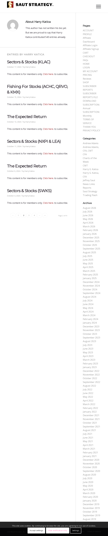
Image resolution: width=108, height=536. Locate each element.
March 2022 (89, 404)
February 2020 (90, 496)
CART (86, 52)
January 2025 (90, 278)
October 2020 (90, 467)
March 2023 (89, 359)
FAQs (85, 60)
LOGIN (86, 67)
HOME (86, 63)
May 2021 (88, 441)
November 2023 (91, 330)
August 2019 (89, 519)
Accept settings (36, 530)
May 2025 (88, 263)
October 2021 (90, 422)
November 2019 (91, 508)
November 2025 (91, 241)
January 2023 (90, 367)
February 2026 (90, 230)
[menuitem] (97, 6)
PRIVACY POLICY (91, 130)
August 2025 (89, 252)
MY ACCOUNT (90, 71)
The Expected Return (27, 116)
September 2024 (91, 293)
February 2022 (90, 408)
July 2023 (87, 345)
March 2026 (89, 226)
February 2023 (90, 363)
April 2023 (88, 356)
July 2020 (87, 478)
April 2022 (88, 400)
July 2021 (87, 433)
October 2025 (90, 245)
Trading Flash (90, 195)
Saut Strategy (90, 191)
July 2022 (87, 389)
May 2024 (88, 308)
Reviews (87, 78)
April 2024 (88, 311)
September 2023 (91, 337)
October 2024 (90, 289)
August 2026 (89, 207)
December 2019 (91, 504)
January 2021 (90, 456)
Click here (48, 74)
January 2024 (90, 322)
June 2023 (88, 348)
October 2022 (90, 378)
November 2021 (91, 419)
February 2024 (90, 319)
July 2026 (87, 211)
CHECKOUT (89, 56)
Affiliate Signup (91, 49)
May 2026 (88, 219)
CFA (85, 154)
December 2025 (91, 237)
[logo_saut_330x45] (30, 7)
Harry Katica (30, 67)
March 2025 (89, 270)
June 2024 (88, 304)
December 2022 (91, 371)
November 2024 (91, 285)
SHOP (86, 82)
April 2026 (88, 222)
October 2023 (90, 333)
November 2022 (91, 374)
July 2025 (87, 256)
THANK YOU (89, 126)
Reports (87, 187)
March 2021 (89, 448)
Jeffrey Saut (89, 180)
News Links (89, 184)
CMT (85, 165)
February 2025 (90, 274)
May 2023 (88, 352)
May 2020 (88, 485)
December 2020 (91, 459)
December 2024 (91, 282)
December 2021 (91, 415)
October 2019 (90, 511)
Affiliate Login (90, 45)
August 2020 (89, 474)
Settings (75, 530)
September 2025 (91, 248)
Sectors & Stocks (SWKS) (29, 190)
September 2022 (91, 382)
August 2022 (89, 385)
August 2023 (89, 341)
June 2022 (88, 393)
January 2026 (90, 233)
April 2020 (88, 489)
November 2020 (91, 463)
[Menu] (97, 6)
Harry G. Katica (90, 169)
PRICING (87, 74)
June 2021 (88, 437)
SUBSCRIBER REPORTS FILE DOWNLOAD (90, 97)
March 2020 (89, 493)
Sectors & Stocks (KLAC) (28, 61)
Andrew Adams (90, 143)
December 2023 (91, 326)
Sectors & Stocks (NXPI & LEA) (34, 141)
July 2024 (87, 300)
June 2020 (88, 482)
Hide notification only (57, 530)
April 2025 (88, 267)
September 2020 (91, 471)
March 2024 (89, 315)
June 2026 (88, 215)
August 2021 (89, 430)
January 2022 (90, 411)
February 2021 (90, 452)
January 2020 (90, 500)
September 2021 (91, 426)
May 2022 (88, 396)
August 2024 (89, 296)
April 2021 (88, 445)
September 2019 (91, 515)
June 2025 (88, 259)
